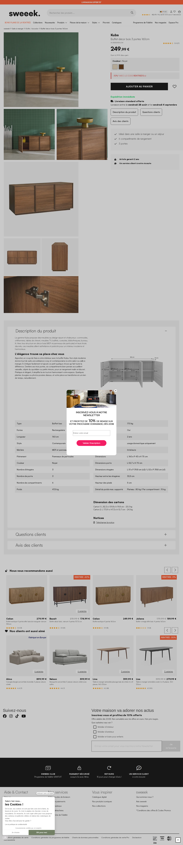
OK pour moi (41, 832)
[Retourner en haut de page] (178, 840)
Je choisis (15, 832)
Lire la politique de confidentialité (16, 824)
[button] (5, 837)
